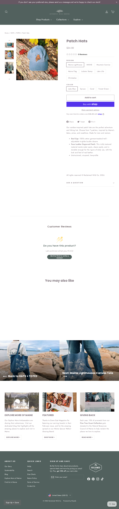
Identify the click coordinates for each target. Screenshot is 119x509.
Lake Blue (72, 89)
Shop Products (43, 19)
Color (69, 84)
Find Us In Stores (11, 482)
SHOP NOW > (49, 437)
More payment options (90, 110)
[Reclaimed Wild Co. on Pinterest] (93, 478)
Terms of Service (33, 482)
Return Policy (32, 478)
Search (29, 470)
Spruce (83, 89)
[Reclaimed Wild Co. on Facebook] (88, 478)
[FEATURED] (59, 402)
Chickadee (72, 78)
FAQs (29, 466)
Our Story (8, 466)
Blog (6, 474)
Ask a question (74, 183)
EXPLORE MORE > (13, 437)
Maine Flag (72, 71)
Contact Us (31, 486)
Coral (92, 89)
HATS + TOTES (16, 33)
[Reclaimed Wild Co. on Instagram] (97, 478)
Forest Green (104, 89)
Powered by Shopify (69, 501)
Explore (77, 19)
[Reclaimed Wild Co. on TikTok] (102, 478)
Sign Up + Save (12, 502)
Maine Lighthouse (75, 64)
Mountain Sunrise (103, 64)
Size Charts (31, 474)
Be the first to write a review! (59, 257)
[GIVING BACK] (97, 402)
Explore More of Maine (13, 478)
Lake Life (100, 71)
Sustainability (9, 470)
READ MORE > (87, 437)
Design (70, 60)
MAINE (89, 64)
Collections (61, 19)
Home (7, 33)
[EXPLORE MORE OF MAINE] (22, 402)
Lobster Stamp (87, 71)
